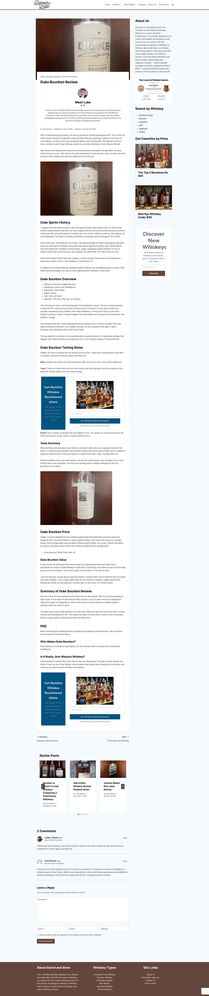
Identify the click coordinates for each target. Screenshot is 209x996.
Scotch (142, 132)
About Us (152, 4)
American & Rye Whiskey (104, 974)
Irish (141, 125)
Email (72, 929)
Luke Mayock (50, 803)
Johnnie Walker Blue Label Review (112, 786)
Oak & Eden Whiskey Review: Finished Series (82, 786)
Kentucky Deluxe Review (47, 739)
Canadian (143, 122)
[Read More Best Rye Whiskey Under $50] (153, 197)
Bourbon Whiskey (104, 977)
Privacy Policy (151, 983)
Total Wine (54, 546)
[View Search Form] (173, 5)
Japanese (143, 129)
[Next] (123, 786)
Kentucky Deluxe (61, 135)
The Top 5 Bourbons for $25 (153, 174)
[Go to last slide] (43, 786)
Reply (125, 838)
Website (104, 929)
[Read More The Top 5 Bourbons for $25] (153, 156)
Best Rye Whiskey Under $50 (149, 215)
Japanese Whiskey (104, 986)
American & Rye (146, 115)
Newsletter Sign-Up (150, 977)
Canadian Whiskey (104, 980)
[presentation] (53, 769)
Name (41, 929)
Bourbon (142, 119)
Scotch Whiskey (104, 989)
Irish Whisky (104, 983)
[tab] (78, 814)
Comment (43, 899)
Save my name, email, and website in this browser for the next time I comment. (70, 935)
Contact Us (164, 4)
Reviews (142, 4)
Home (107, 4)
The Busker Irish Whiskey (118, 739)
